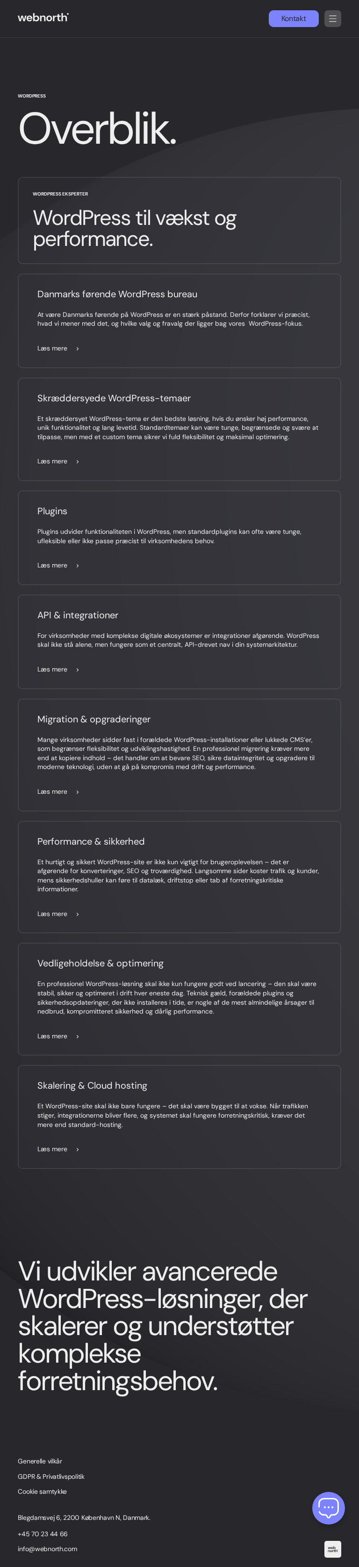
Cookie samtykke (42, 1491)
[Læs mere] (179, 320)
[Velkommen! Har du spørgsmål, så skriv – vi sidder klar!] (328, 1508)
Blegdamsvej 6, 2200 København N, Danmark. (84, 1517)
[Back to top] (332, 1549)
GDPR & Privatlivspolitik (51, 1476)
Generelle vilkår (40, 1461)
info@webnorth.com (47, 1549)
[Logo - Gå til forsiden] (46, 19)
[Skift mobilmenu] (332, 18)
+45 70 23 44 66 (43, 1534)
